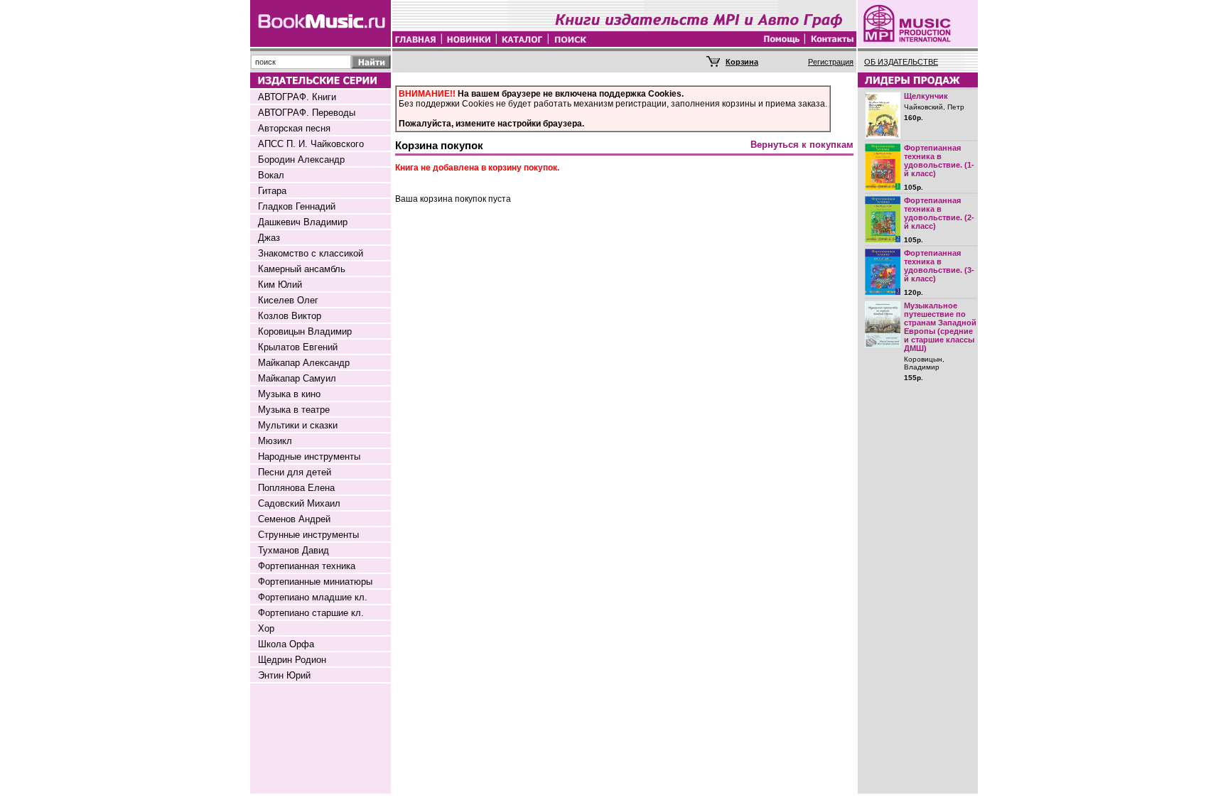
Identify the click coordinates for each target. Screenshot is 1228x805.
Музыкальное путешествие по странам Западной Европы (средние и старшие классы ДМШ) (940, 326)
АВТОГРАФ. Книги (297, 97)
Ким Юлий (280, 284)
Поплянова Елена (296, 487)
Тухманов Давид (293, 550)
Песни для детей (294, 472)
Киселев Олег (288, 300)
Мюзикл (275, 441)
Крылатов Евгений (298, 347)
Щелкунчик (926, 96)
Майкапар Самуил (297, 378)
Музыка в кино (289, 394)
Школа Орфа (286, 644)
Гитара (272, 190)
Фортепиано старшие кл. (311, 612)
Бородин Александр (301, 159)
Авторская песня (294, 128)
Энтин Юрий (284, 675)
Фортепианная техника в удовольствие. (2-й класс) (939, 213)
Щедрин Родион (292, 659)
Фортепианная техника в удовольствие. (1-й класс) (939, 161)
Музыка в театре (294, 409)
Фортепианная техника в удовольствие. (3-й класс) (939, 266)
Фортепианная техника (306, 566)
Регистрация (830, 62)
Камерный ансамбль (301, 269)
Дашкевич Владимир (303, 222)
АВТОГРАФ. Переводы (306, 112)
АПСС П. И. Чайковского (311, 144)
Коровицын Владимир (305, 331)
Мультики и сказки (298, 425)
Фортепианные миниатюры (315, 581)
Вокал (271, 175)
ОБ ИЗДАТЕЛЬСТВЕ (901, 62)
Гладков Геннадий (296, 206)
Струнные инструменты (308, 534)
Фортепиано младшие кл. (312, 597)
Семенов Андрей (294, 519)
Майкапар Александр (304, 362)
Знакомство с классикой (310, 253)
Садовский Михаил (299, 503)
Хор (266, 628)
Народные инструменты (309, 456)
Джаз (269, 237)
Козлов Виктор (289, 315)
